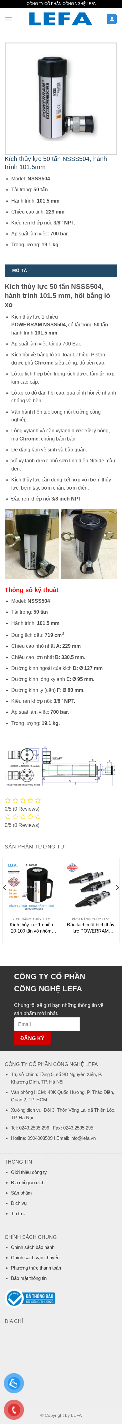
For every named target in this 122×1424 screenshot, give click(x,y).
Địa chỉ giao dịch (27, 1182)
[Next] (117, 899)
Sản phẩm (21, 1192)
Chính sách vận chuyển (35, 1257)
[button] (8, 19)
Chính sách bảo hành (32, 1247)
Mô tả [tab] (19, 270)
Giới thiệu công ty (29, 1172)
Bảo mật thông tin (29, 1278)
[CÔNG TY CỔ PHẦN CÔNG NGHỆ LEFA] (61, 19)
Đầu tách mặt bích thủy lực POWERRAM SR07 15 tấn (90, 928)
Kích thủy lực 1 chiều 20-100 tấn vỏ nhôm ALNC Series (31, 928)
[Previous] (5, 899)
